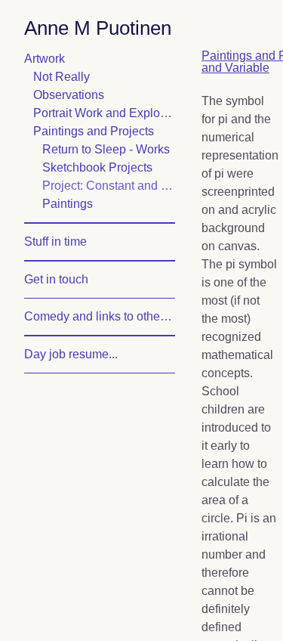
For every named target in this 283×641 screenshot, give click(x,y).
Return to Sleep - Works (108, 149)
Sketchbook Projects (108, 167)
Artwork (51, 59)
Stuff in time (65, 241)
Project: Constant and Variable (108, 186)
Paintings (73, 204)
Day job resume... (80, 354)
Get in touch (66, 279)
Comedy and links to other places (99, 316)
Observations (76, 95)
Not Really (67, 77)
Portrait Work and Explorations (104, 113)
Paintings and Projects (104, 131)
